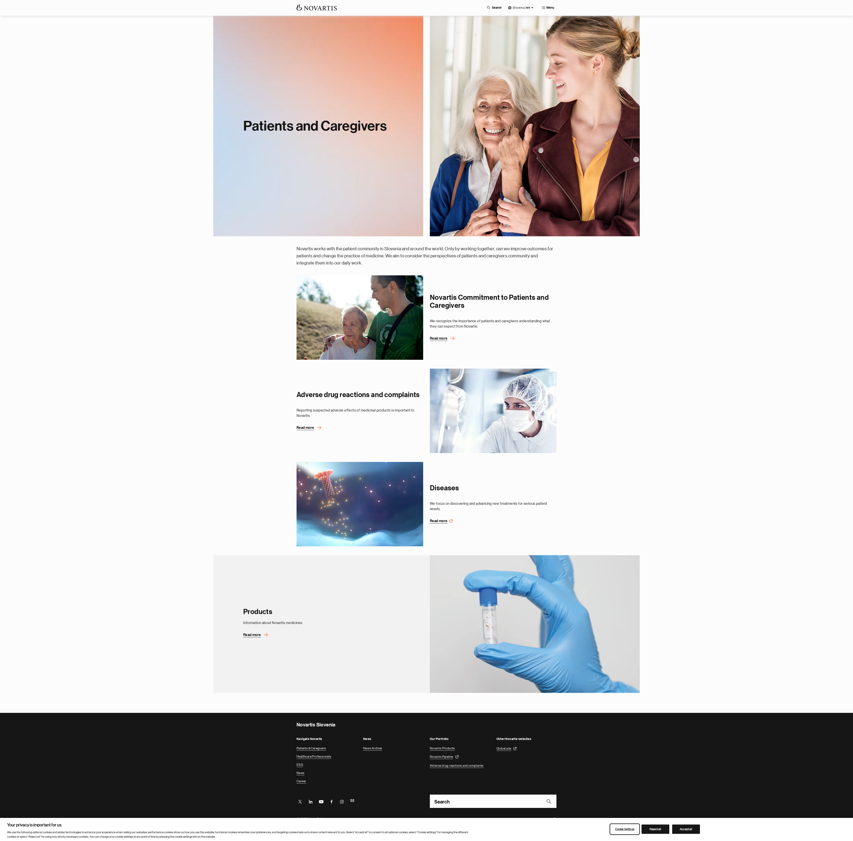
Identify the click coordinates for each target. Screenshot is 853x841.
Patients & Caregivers (311, 748)
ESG (300, 764)
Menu (550, 7)
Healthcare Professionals (314, 756)
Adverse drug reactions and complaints (457, 765)
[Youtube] (321, 801)
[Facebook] (331, 801)
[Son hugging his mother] (360, 317)
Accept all (686, 829)
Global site (503, 748)
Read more (439, 338)
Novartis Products (442, 748)
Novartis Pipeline (441, 756)
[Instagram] (341, 801)
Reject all (655, 829)
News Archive (372, 748)
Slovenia (521, 7)
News (301, 772)
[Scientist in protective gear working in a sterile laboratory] (493, 411)
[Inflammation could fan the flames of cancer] (360, 504)
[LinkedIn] (310, 801)
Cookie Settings (624, 829)
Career (301, 781)
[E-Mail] (352, 801)
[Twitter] (300, 801)
